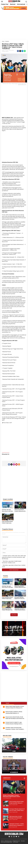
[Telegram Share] (22, 51)
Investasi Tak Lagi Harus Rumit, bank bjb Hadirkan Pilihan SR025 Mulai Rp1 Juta (7, 510)
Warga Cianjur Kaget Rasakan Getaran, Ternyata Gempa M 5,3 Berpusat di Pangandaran (15, 707)
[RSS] (19, 464)
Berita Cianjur (9, 841)
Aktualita (3, 51)
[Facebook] (9, 464)
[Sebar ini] (18, 51)
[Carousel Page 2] (12, 772)
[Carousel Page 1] (11, 772)
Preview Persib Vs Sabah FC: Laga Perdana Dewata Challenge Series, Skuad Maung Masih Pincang (14, 723)
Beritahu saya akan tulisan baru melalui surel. (13, 565)
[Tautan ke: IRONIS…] (14, 745)
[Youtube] (16, 464)
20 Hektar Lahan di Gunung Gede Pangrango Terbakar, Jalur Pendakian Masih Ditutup (15, 728)
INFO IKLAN (15, 842)
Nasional (6, 51)
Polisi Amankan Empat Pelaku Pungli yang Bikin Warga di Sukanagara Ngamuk (7, 522)
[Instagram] (14, 464)
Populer (7, 703)
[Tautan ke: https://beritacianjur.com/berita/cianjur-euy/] (24, 778)
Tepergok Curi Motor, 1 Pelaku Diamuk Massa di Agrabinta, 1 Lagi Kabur (20, 609)
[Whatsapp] (25, 51)
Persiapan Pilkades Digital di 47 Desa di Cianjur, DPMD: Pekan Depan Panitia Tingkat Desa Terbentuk (20, 598)
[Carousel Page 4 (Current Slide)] (15, 772)
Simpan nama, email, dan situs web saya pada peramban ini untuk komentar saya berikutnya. (14, 557)
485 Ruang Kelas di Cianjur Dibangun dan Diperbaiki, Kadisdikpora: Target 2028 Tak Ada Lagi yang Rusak (7, 609)
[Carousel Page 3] (14, 772)
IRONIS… (5, 749)
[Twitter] (11, 464)
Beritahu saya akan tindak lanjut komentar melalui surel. (11, 561)
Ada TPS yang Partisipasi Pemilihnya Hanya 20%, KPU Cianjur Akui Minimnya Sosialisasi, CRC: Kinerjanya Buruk (14, 768)
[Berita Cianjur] (14, 1)
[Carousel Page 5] (17, 772)
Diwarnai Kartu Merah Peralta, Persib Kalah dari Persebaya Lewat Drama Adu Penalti (15, 717)
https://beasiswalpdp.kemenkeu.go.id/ (11, 185)
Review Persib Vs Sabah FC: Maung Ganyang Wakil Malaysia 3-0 (14, 712)
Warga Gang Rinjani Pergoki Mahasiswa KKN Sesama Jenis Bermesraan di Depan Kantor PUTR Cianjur (20, 510)
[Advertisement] (14, 25)
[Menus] (2, 1)
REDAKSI (23, 840)
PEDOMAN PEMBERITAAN (6, 842)
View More (14, 614)
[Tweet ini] (20, 51)
